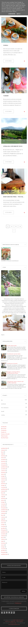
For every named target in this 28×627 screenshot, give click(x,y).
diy (2, 400)
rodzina (3, 415)
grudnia (3, 506)
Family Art (3, 432)
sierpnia (3, 450)
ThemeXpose (12, 622)
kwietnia (3, 455)
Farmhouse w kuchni (12, 363)
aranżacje (3, 404)
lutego (3, 476)
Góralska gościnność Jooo (12, 146)
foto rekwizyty (4, 407)
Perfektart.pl (18, 603)
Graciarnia (3, 430)
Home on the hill (5, 434)
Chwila (5, 45)
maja (2, 454)
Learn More (11, 13)
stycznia (3, 463)
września (3, 459)
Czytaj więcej (8, 60)
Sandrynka (3, 426)
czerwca (3, 470)
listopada (3, 465)
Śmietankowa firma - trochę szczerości (14, 196)
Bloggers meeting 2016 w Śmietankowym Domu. (13, 372)
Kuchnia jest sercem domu (14, 354)
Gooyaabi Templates (14, 624)
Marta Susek (4, 436)
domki (2, 411)
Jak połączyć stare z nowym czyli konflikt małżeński (15, 382)
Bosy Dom (3, 428)
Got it (18, 13)
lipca (2, 452)
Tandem (6, 95)
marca (2, 457)
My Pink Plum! (4, 437)
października (4, 448)
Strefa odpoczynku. (12, 345)
